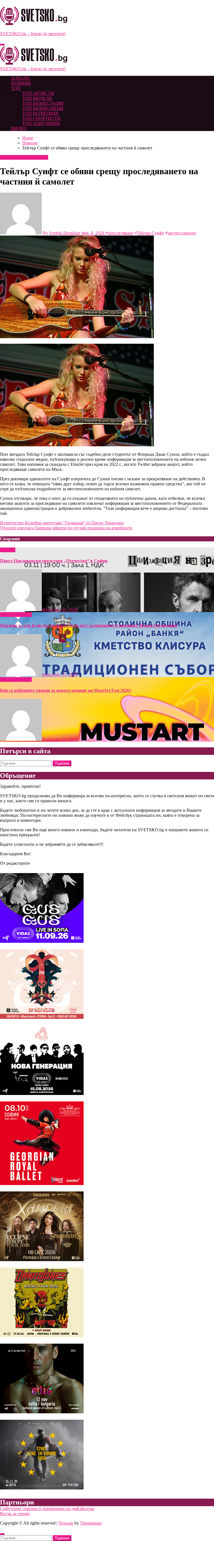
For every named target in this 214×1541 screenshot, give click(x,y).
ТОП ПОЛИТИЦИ (40, 113)
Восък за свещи (15, 1513)
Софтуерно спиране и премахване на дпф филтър (47, 1508)
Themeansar (90, 1523)
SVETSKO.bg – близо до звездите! (33, 33)
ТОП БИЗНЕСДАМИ (43, 103)
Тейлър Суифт (150, 233)
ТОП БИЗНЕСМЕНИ (43, 108)
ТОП (16, 88)
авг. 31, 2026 (66, 609)
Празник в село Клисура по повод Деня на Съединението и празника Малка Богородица (88, 625)
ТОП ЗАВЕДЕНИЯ (41, 123)
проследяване (120, 233)
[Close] (2, 1534)
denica (48, 609)
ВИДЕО (19, 128)
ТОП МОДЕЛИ (37, 98)
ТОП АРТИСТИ (38, 93)
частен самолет (181, 233)
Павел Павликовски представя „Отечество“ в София (54, 560)
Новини (8, 157)
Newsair (66, 1523)
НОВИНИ (21, 83)
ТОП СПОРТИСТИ (41, 118)
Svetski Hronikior (65, 233)
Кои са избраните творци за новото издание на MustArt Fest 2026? (66, 690)
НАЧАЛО (20, 78)
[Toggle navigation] (2, 44)
